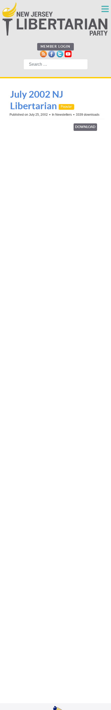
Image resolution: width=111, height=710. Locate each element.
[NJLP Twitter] (59, 53)
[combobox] (55, 64)
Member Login (55, 46)
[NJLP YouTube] (68, 53)
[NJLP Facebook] (51, 53)
